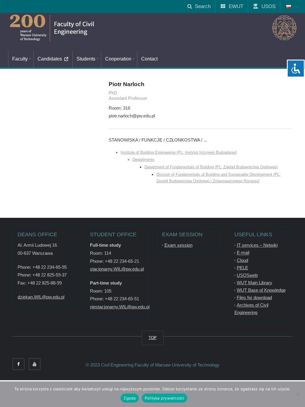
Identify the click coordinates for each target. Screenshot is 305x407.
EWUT (233, 6)
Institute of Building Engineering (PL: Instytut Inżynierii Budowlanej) (179, 152)
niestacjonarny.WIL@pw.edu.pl (120, 306)
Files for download (254, 297)
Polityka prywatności (164, 398)
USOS (266, 6)
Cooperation (118, 58)
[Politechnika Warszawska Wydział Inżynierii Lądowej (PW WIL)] (78, 28)
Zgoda (130, 398)
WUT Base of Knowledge (261, 290)
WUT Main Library (254, 282)
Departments (144, 159)
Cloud (242, 260)
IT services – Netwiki (257, 245)
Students (86, 58)
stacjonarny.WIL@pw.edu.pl (117, 268)
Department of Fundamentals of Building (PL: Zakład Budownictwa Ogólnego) (211, 167)
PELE (242, 267)
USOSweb (247, 275)
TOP (153, 337)
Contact (149, 58)
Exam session (178, 245)
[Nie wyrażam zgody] (298, 394)
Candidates (51, 58)
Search (201, 6)
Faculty (20, 58)
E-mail (243, 252)
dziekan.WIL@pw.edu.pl (41, 296)
